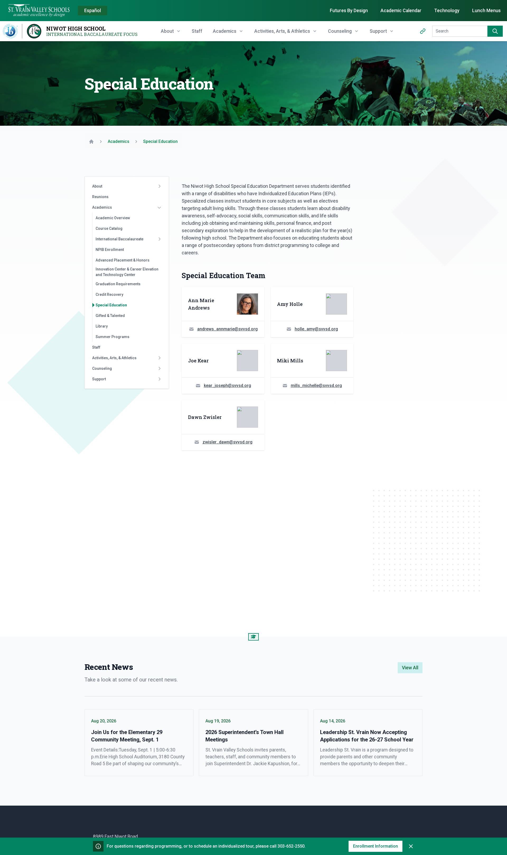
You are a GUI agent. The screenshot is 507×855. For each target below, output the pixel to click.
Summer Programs (112, 337)
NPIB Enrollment (110, 249)
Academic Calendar (401, 10)
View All (410, 667)
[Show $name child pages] (159, 186)
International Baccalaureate (119, 239)
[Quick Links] (422, 31)
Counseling (102, 368)
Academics (102, 207)
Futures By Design (349, 10)
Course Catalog (109, 228)
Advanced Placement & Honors (122, 260)
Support (99, 379)
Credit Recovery (109, 294)
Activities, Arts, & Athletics (114, 358)
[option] (92, 10)
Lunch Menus (486, 10)
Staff (197, 31)
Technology (446, 10)
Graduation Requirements (118, 284)
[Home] (91, 141)
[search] (495, 31)
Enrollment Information (375, 846)
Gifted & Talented (110, 316)
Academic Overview (113, 218)
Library (102, 326)
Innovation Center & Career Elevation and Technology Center (127, 272)
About (97, 186)
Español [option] (92, 10)
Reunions (100, 197)
